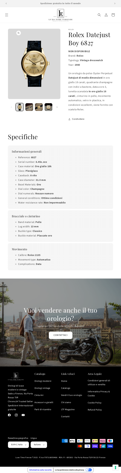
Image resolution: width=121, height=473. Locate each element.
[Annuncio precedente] (6, 3)
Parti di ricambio (43, 409)
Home (64, 381)
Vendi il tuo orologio (71, 395)
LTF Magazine (68, 409)
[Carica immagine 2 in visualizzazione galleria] (29, 107)
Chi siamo (66, 402)
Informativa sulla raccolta (40, 470)
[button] (6, 14)
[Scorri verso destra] (57, 107)
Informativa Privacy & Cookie (99, 393)
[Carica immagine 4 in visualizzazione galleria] (48, 107)
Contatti (65, 416)
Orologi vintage (42, 388)
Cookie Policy (95, 402)
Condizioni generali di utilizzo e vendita (99, 382)
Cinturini (39, 395)
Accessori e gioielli (44, 402)
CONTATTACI (61, 335)
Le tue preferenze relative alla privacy (69, 470)
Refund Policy (95, 409)
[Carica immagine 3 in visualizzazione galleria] (39, 107)
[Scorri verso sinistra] (11, 107)
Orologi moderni (43, 381)
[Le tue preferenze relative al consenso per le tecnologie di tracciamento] (115, 467)
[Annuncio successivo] (114, 3)
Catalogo (65, 388)
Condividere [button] (78, 119)
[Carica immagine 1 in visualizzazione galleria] (20, 107)
